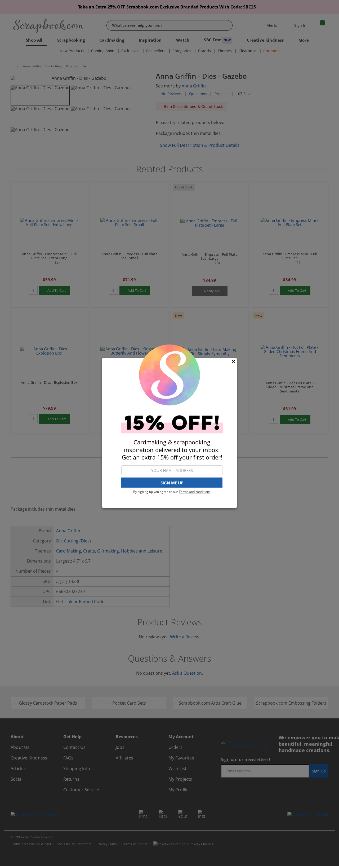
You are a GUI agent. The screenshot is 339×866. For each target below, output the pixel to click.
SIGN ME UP (171, 482)
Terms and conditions (195, 491)
